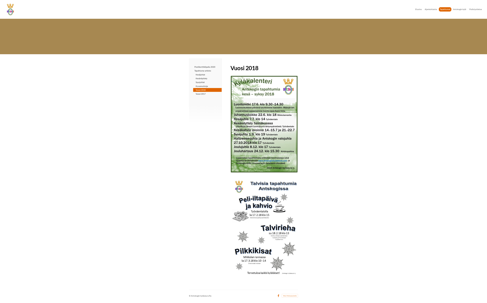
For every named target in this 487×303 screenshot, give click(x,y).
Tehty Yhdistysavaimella (290, 296)
